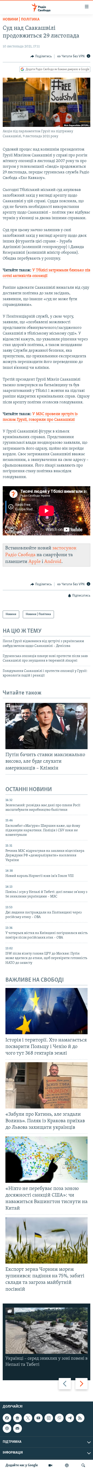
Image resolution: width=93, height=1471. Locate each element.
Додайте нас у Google (22, 1465)
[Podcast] (7, 1428)
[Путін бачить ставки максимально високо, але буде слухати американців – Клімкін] (46, 726)
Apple (34, 561)
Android (52, 561)
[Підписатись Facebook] (7, 1418)
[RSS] (80, 1418)
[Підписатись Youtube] (38, 1418)
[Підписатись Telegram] (69, 1418)
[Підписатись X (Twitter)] (28, 1418)
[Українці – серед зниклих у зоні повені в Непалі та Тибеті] (46, 1331)
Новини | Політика (21, 20)
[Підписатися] (17, 1428)
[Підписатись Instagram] (48, 1418)
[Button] (41, 56)
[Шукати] (83, 1465)
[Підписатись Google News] (17, 1418)
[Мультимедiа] (50, 1465)
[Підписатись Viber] (59, 1418)
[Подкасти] (67, 1465)
